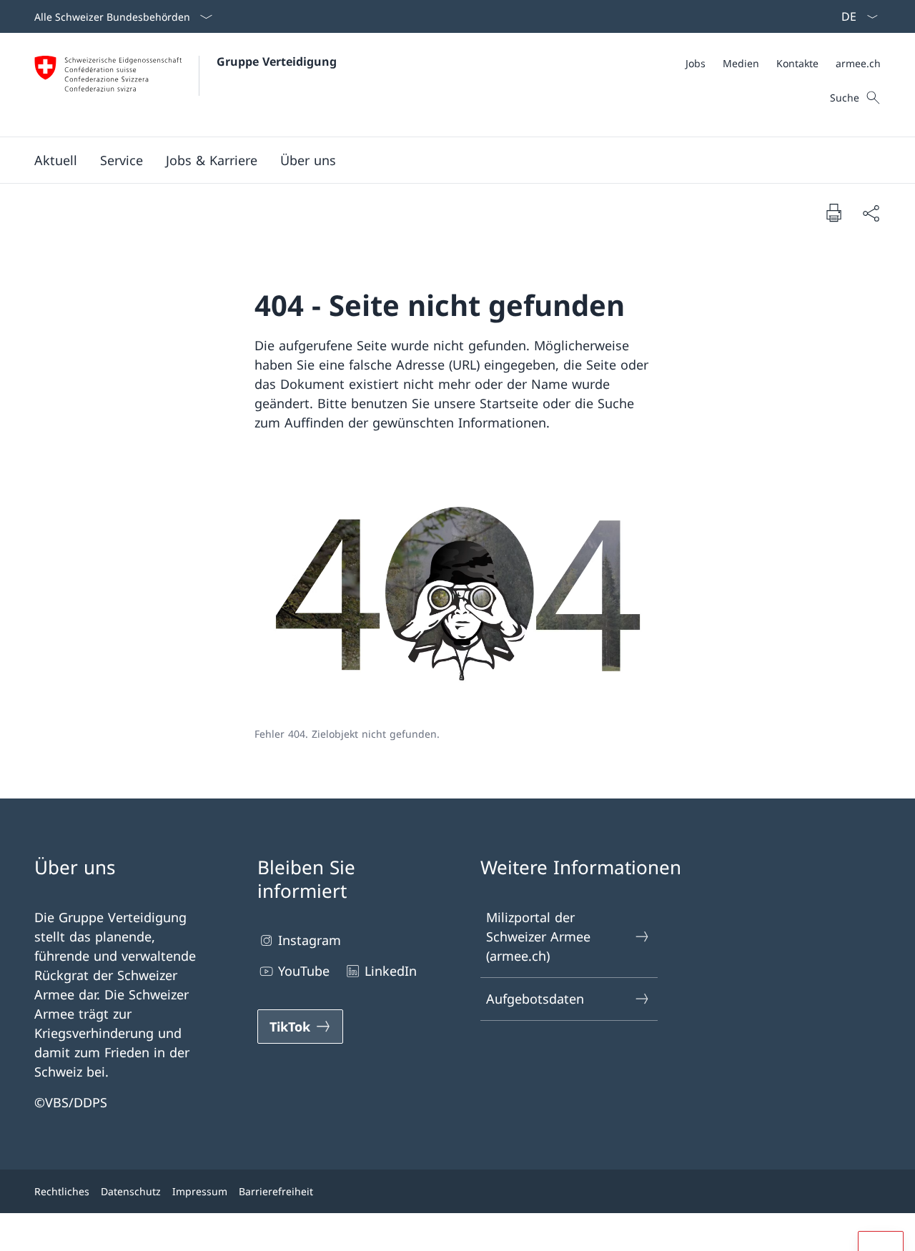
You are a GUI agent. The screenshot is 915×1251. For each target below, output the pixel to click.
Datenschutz (131, 1191)
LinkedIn (391, 970)
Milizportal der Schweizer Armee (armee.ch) (538, 936)
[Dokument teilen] (870, 212)
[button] (56, 160)
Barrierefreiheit (276, 1191)
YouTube (304, 970)
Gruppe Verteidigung (277, 61)
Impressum (199, 1191)
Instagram (309, 940)
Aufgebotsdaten (535, 998)
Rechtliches (61, 1191)
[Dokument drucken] (833, 212)
